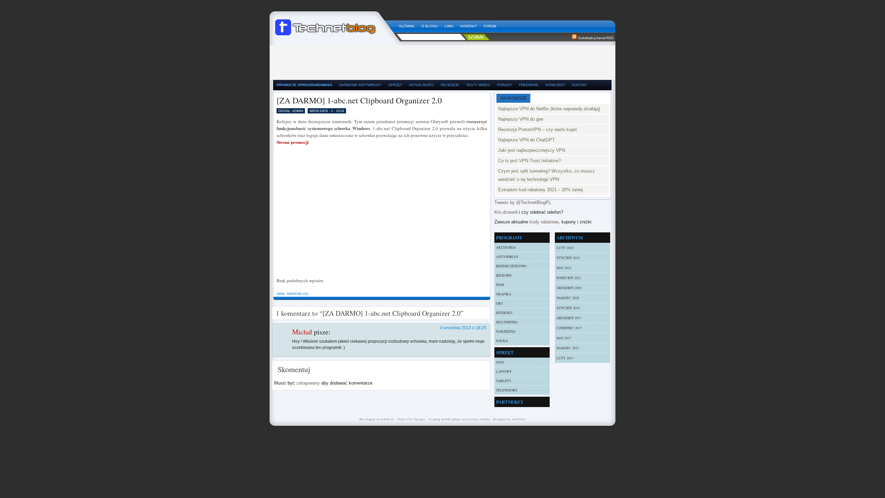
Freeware (529, 85)
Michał (302, 331)
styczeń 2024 (568, 257)
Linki (449, 26)
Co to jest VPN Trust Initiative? (529, 160)
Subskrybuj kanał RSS (596, 38)
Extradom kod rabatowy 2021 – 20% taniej (540, 189)
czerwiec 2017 (569, 327)
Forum (490, 26)
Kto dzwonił (506, 212)
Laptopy (504, 371)
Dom (500, 284)
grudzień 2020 (569, 287)
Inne (281, 294)
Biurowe (504, 275)
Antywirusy (507, 256)
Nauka (502, 340)
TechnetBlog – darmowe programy (334, 24)
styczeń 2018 (568, 307)
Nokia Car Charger (411, 419)
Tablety (503, 380)
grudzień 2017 (569, 317)
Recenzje (450, 85)
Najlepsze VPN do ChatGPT (526, 139)
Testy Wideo (478, 85)
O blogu (429, 26)
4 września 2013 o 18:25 (463, 327)
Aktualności (421, 85)
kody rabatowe (544, 221)
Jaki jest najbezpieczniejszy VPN (531, 150)
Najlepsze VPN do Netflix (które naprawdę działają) (549, 108)
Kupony (579, 85)
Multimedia (507, 322)
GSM (500, 362)
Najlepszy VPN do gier (520, 119)
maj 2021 (564, 267)
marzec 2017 (568, 347)
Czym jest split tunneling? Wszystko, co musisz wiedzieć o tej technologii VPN (546, 175)
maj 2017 (564, 337)
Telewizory (507, 390)
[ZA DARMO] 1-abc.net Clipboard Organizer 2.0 (359, 100)
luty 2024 (565, 247)
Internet (504, 312)
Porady (504, 85)
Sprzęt (395, 85)
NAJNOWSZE (514, 98)
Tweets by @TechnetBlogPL (522, 202)
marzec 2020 (568, 297)
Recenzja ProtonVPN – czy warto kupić (537, 129)
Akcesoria (506, 247)
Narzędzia (505, 331)
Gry (499, 303)
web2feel (518, 419)
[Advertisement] (442, 60)
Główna (406, 26)
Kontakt (468, 26)
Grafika (503, 294)
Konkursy (555, 85)
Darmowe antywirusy (360, 85)
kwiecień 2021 (569, 277)
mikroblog (297, 294)
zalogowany (308, 383)
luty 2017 (565, 358)
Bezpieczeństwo (511, 266)
